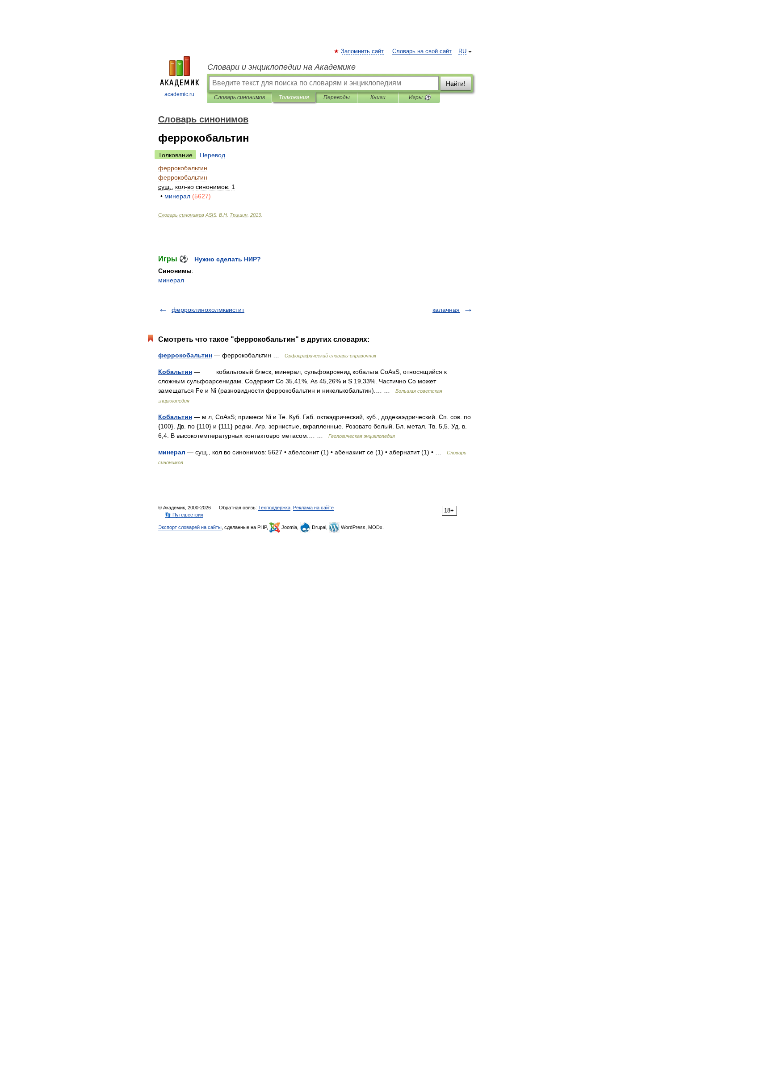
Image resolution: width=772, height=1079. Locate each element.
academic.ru (179, 94)
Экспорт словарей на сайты (190, 527)
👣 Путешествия (184, 514)
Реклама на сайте (313, 507)
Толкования (294, 97)
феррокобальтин (185, 355)
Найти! (456, 83)
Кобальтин (175, 371)
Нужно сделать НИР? (227, 259)
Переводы (336, 97)
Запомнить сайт (363, 51)
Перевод (212, 155)
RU (462, 51)
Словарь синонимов (239, 97)
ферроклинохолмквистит (208, 309)
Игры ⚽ (420, 97)
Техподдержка (274, 507)
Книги (378, 97)
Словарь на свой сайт (422, 51)
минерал (171, 280)
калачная (446, 309)
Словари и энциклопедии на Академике (281, 67)
